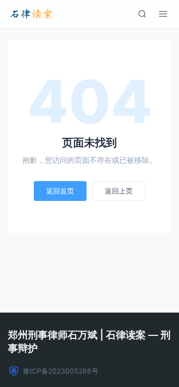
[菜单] (163, 14)
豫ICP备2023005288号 (60, 371)
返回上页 (119, 191)
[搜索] (142, 14)
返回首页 (60, 191)
